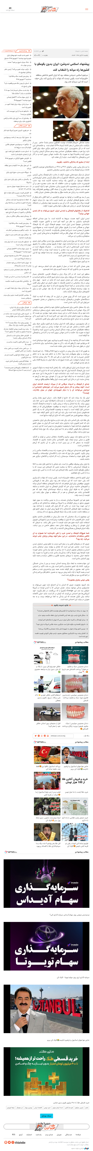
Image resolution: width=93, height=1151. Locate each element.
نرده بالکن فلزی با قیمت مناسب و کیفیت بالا (19, 343)
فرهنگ (77, 51)
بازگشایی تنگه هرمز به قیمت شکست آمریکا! (18, 283)
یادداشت (39, 1134)
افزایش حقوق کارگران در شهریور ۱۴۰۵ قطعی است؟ (18, 160)
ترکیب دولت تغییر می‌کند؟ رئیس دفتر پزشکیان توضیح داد (17, 71)
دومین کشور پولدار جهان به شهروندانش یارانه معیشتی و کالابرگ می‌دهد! (61, 628)
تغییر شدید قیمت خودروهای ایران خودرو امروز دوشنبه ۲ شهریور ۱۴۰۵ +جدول (17, 57)
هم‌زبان (59, 1134)
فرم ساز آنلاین (69, 1108)
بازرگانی (25, 303)
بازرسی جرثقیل (79, 1108)
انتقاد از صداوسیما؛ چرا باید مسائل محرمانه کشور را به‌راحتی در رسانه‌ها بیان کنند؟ (18, 202)
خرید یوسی (47, 1108)
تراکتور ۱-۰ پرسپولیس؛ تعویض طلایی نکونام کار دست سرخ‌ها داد (18, 146)
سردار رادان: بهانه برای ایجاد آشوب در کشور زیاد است (18, 106)
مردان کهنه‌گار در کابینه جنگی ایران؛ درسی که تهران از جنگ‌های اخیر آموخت (61, 619)
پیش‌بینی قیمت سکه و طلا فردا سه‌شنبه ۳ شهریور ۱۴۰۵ (20, 78)
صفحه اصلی (84, 51)
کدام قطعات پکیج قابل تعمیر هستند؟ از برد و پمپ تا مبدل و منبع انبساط (17, 368)
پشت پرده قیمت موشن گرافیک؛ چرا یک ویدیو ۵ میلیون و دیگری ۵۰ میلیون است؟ (17, 330)
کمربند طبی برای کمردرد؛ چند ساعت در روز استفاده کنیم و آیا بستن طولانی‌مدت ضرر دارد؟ (17, 316)
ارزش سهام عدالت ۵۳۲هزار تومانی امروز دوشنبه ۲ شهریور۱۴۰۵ (19, 99)
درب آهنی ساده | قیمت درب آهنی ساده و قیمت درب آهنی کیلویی (17, 349)
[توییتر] (9, 1142)
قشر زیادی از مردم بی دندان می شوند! (16, 276)
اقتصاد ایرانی (38, 1108)
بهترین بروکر (28, 1108)
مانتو (86, 1108)
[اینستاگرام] (12, 1142)
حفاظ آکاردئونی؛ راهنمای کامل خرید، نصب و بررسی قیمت (18, 362)
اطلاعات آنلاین (49, 9)
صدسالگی (68, 1134)
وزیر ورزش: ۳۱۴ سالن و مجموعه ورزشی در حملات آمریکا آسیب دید (17, 257)
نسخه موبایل (46, 1115)
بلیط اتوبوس (10, 1108)
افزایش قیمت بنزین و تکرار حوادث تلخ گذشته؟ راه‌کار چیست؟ (17, 194)
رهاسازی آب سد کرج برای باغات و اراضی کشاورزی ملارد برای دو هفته (17, 120)
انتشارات (29, 1134)
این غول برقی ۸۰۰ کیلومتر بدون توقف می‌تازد (17, 167)
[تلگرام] (5, 1142)
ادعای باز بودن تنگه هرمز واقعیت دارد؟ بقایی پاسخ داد (17, 85)
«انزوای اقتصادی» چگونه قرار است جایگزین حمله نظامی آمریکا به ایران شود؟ (60, 624)
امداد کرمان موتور (58, 1108)
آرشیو (20, 1134)
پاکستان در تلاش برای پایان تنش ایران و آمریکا (17, 181)
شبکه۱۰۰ (78, 1134)
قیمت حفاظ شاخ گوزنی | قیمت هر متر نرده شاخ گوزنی (18, 356)
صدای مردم (49, 1134)
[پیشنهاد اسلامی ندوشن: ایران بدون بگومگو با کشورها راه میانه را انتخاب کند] (61, 102)
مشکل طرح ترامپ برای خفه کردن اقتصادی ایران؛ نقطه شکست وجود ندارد (61, 615)
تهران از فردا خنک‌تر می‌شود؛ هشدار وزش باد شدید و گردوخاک (19, 264)
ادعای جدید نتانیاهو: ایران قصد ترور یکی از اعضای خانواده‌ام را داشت (18, 153)
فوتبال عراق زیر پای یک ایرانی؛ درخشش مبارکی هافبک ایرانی (20, 308)
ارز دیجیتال (20, 1108)
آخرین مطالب (23, 126)
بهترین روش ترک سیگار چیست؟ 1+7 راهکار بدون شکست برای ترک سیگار (18, 323)
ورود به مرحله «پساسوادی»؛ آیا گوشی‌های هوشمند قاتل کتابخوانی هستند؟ (61, 610)
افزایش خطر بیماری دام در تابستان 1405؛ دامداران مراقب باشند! (18, 336)
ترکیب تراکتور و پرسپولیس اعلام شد (17, 230)
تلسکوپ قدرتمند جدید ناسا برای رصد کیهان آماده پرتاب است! (17, 243)
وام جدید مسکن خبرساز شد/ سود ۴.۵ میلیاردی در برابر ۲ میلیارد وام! (17, 92)
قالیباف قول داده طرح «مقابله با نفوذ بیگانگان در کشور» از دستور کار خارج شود (17, 211)
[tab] (24, 51)
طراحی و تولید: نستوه (77, 1148)
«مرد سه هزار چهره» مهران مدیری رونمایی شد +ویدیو (19, 187)
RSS (13, 1134)
